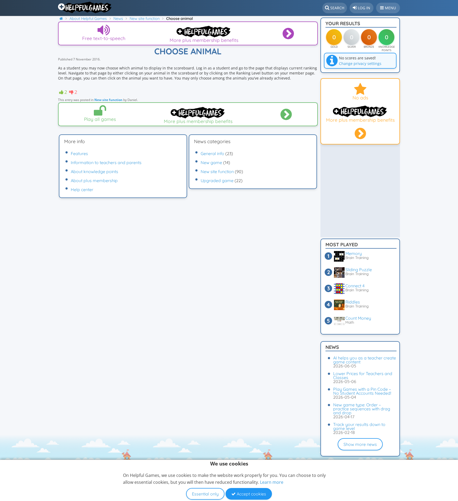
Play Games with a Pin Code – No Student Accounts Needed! (362, 391)
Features (79, 153)
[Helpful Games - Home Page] (85, 7)
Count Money (358, 318)
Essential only (205, 493)
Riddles (352, 302)
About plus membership (94, 180)
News (118, 18)
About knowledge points (94, 171)
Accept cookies (251, 493)
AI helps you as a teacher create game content (364, 359)
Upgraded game (217, 180)
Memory (353, 253)
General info (212, 153)
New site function (145, 18)
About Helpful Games (88, 18)
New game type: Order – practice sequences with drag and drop (361, 408)
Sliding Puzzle (358, 269)
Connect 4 (354, 285)
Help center (82, 189)
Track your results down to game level (359, 426)
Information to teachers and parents (106, 162)
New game (211, 162)
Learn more (271, 482)
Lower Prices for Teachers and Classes (362, 375)
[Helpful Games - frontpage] (63, 18)
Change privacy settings (360, 63)
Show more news (360, 444)
